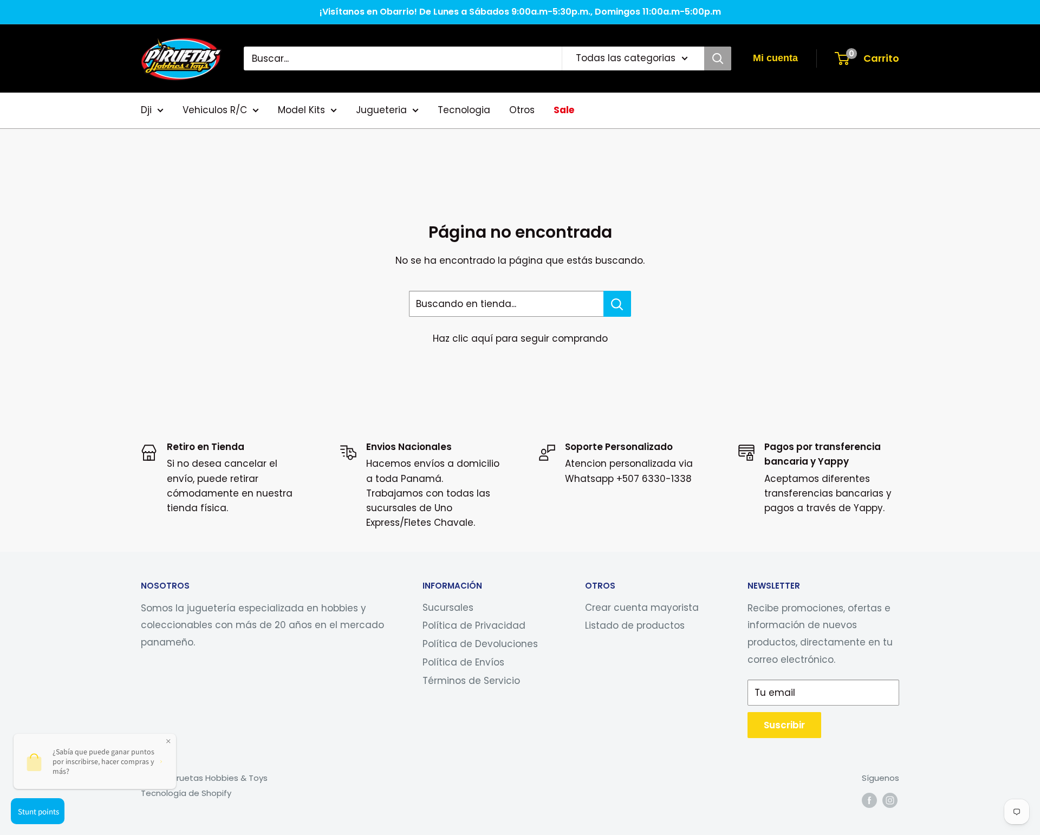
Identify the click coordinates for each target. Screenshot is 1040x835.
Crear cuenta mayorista (642, 607)
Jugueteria (381, 109)
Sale (564, 109)
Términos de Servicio (471, 680)
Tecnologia (464, 109)
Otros (522, 109)
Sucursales (447, 607)
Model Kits (301, 109)
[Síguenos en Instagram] (890, 800)
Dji (146, 109)
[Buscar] (717, 58)
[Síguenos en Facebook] (869, 800)
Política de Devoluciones (480, 643)
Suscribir (784, 725)
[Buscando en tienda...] (617, 304)
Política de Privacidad (473, 625)
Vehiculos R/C (215, 109)
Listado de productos (635, 625)
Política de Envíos (463, 662)
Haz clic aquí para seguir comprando (520, 338)
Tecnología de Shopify (186, 793)
